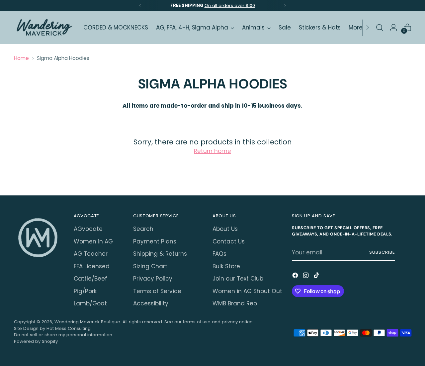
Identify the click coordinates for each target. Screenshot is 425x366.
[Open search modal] (379, 27)
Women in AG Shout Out (247, 291)
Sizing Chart (150, 266)
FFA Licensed (92, 266)
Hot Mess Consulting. (69, 328)
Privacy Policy (152, 279)
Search (143, 229)
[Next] (285, 5)
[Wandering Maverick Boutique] (44, 27)
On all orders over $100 (230, 5)
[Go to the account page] (393, 27)
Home (21, 58)
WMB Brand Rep (234, 303)
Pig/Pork (85, 291)
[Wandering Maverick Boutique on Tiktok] (317, 276)
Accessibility (150, 303)
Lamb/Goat (90, 303)
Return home (212, 151)
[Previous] (140, 5)
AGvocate (88, 229)
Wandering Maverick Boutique (87, 322)
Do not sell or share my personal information (63, 335)
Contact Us (228, 241)
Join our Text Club (237, 279)
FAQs (219, 254)
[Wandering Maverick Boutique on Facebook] (296, 276)
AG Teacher (91, 254)
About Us (225, 229)
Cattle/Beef (90, 279)
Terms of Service (157, 291)
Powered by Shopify (36, 341)
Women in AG (93, 241)
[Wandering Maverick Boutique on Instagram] (306, 276)
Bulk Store (226, 266)
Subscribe (382, 252)
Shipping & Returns (160, 254)
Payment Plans (154, 241)
